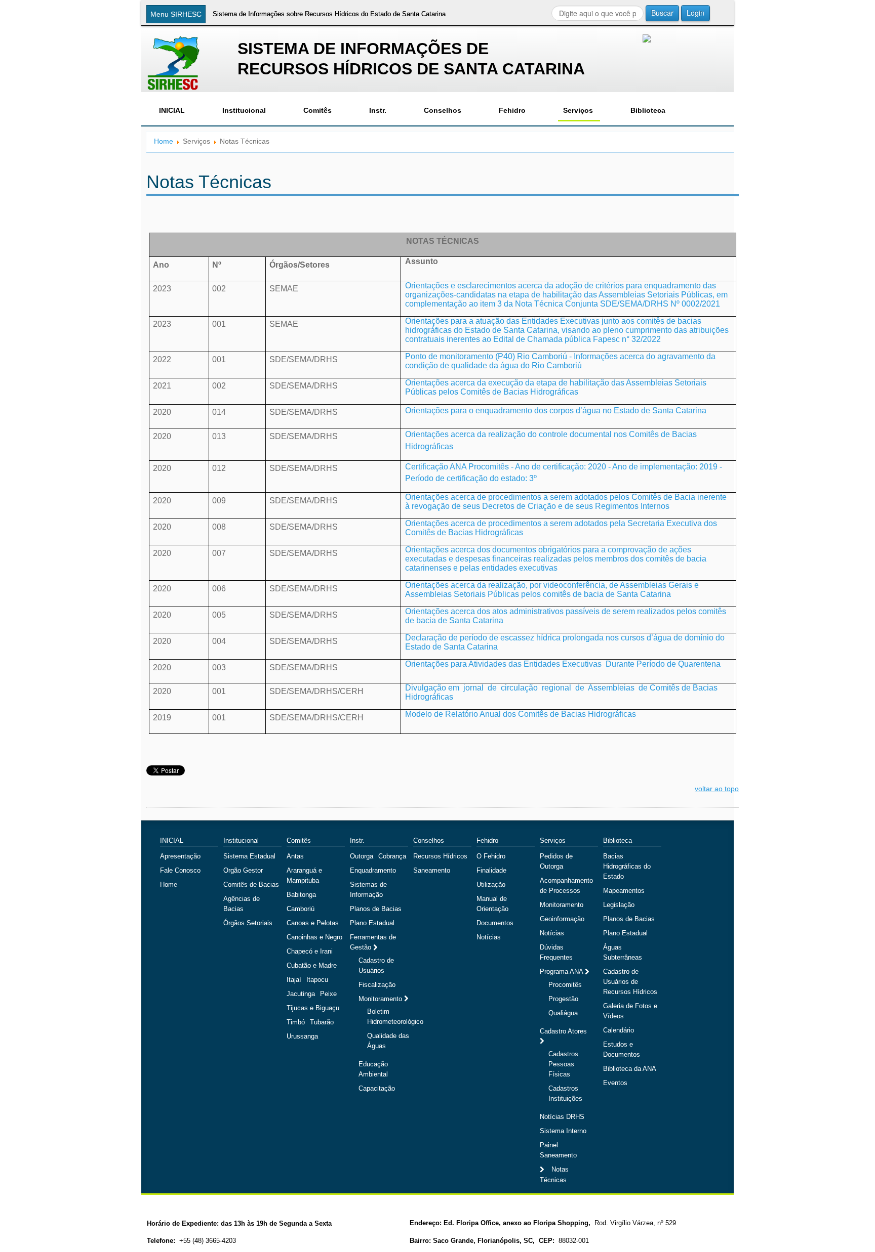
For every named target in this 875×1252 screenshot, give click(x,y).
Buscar (662, 13)
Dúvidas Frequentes (556, 952)
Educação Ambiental (373, 1069)
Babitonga (301, 894)
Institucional (244, 110)
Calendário (618, 1030)
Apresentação (180, 856)
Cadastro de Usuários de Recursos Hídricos (630, 982)
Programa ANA (562, 971)
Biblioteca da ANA (629, 1068)
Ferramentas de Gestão (373, 942)
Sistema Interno (563, 1131)
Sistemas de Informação (368, 889)
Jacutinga (301, 994)
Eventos (615, 1083)
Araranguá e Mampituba (304, 875)
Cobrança (392, 856)
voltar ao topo (717, 789)
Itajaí (294, 979)
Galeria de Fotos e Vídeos (630, 1011)
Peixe (328, 994)
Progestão (563, 999)
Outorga (361, 856)
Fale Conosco (180, 870)
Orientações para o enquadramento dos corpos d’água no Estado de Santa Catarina (555, 410)
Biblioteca (647, 110)
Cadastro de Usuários (376, 965)
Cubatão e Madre (312, 965)
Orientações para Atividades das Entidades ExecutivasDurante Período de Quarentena (563, 664)
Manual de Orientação (492, 904)
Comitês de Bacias (251, 884)
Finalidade (491, 870)
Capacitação (377, 1088)
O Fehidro (490, 856)
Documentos (494, 923)
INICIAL (172, 110)
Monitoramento (381, 999)
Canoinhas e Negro (314, 937)
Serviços (578, 110)
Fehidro (512, 110)
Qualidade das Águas (388, 1041)
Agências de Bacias (241, 904)
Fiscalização (377, 984)
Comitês (317, 110)
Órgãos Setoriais (247, 923)
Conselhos (442, 110)
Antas (295, 856)
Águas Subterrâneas (622, 952)
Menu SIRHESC (176, 14)
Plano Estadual (372, 923)
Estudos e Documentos (621, 1049)
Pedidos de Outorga (556, 861)
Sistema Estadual (249, 856)
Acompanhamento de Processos (566, 885)
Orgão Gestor (243, 870)
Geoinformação (562, 919)
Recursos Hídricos (440, 856)
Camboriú (300, 909)
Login (695, 13)
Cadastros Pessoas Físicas (563, 1064)
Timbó (296, 1022)
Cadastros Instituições (565, 1093)
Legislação (618, 905)
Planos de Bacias (376, 909)
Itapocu (317, 979)
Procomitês (565, 984)
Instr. (377, 110)
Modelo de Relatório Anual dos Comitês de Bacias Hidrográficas (520, 714)
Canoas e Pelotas (313, 923)
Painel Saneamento (558, 1150)
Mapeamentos (624, 890)
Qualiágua (563, 1013)
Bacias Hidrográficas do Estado (627, 866)
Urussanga (302, 1036)
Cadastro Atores (563, 1031)
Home (163, 141)
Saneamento (431, 870)
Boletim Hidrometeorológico (395, 1016)
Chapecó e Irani (310, 951)
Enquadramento (373, 870)
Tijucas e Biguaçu (313, 1008)
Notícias (488, 937)
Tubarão (322, 1022)
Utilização (490, 884)
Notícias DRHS (562, 1116)
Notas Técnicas (554, 1174)
